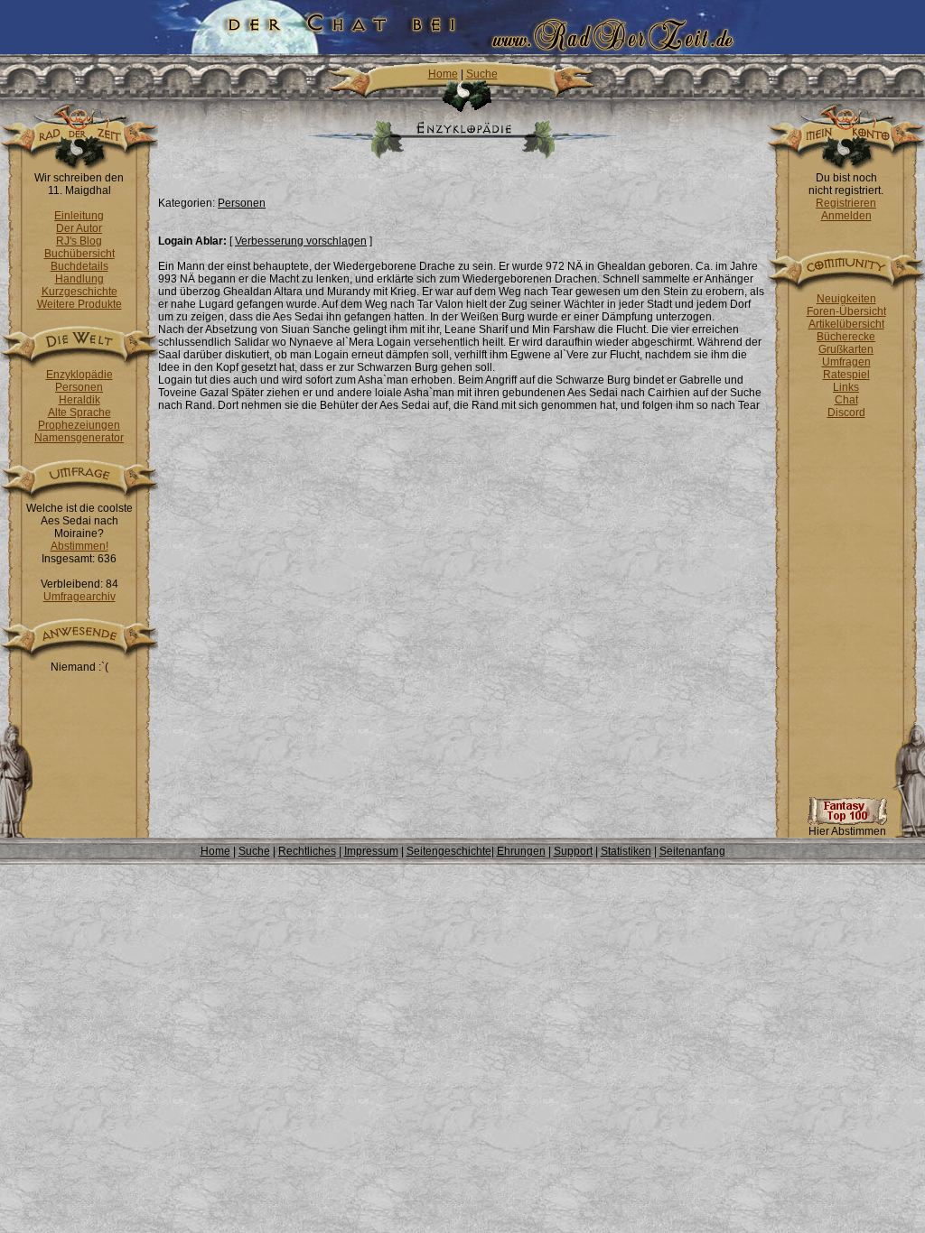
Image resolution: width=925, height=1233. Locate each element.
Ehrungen (521, 851)
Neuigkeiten (846, 298)
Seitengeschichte (448, 851)
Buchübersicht (79, 253)
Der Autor (79, 228)
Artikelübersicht (846, 324)
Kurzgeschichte (79, 291)
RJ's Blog (79, 241)
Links (846, 387)
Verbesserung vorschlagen (301, 241)
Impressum (371, 851)
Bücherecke (846, 336)
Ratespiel (846, 374)
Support (573, 851)
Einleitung (79, 215)
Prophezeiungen (79, 425)
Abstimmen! (79, 546)
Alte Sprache (79, 412)
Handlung (79, 279)
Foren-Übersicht (846, 311)
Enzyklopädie (79, 374)
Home (443, 74)
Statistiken (626, 851)
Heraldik (79, 400)
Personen (79, 387)
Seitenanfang (692, 851)
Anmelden (846, 215)
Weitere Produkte (79, 304)
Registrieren (846, 203)
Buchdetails (79, 266)
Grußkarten (846, 349)
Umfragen (846, 362)
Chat (846, 400)
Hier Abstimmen (847, 831)
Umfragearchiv (79, 596)
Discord (846, 412)
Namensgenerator (79, 437)
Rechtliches (307, 851)
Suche (482, 74)
